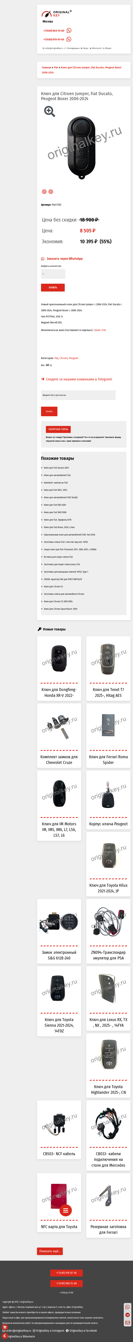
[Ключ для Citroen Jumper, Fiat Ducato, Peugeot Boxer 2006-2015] (84, 144)
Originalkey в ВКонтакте (20, 1336)
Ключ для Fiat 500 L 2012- (56, 490)
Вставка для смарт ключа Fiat (58, 557)
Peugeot (73, 358)
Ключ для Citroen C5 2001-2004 (58, 601)
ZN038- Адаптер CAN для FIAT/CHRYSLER (63, 579)
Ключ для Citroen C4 (53, 586)
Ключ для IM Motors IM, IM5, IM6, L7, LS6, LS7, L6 (59, 830)
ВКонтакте (96, 48)
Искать (49, 411)
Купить (53, 287)
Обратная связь (58, 429)
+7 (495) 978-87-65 (53, 39)
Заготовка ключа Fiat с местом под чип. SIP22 (66, 542)
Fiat (56, 67)
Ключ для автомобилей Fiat (57, 475)
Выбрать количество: (51, 266)
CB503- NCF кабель (59, 1153)
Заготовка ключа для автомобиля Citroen (64, 594)
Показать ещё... (49, 1251)
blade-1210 (100, 330)
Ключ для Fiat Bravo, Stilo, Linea (59, 527)
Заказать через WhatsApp (65, 259)
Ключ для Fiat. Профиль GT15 (58, 520)
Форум (108, 48)
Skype (85, 48)
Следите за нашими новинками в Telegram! (79, 379)
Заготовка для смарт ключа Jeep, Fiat (62, 564)
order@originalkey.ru (54, 48)
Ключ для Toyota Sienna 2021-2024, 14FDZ (59, 1025)
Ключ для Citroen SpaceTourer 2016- (61, 609)
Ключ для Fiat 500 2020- (55, 505)
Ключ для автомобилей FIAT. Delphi (61, 497)
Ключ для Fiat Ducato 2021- (57, 468)
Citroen (64, 358)
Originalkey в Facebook (83, 1331)
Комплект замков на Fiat (56, 483)
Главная (46, 67)
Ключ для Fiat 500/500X (55, 512)
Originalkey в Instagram (50, 1331)
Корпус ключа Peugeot (108, 824)
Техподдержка (73, 48)
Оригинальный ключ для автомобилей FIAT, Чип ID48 (69, 535)
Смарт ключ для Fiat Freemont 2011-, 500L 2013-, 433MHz (70, 549)
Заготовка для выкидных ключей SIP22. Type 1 (66, 572)
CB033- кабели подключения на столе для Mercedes (108, 1159)
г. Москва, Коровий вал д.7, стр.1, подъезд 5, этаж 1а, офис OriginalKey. (49, 1307)
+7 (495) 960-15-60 (53, 30)
